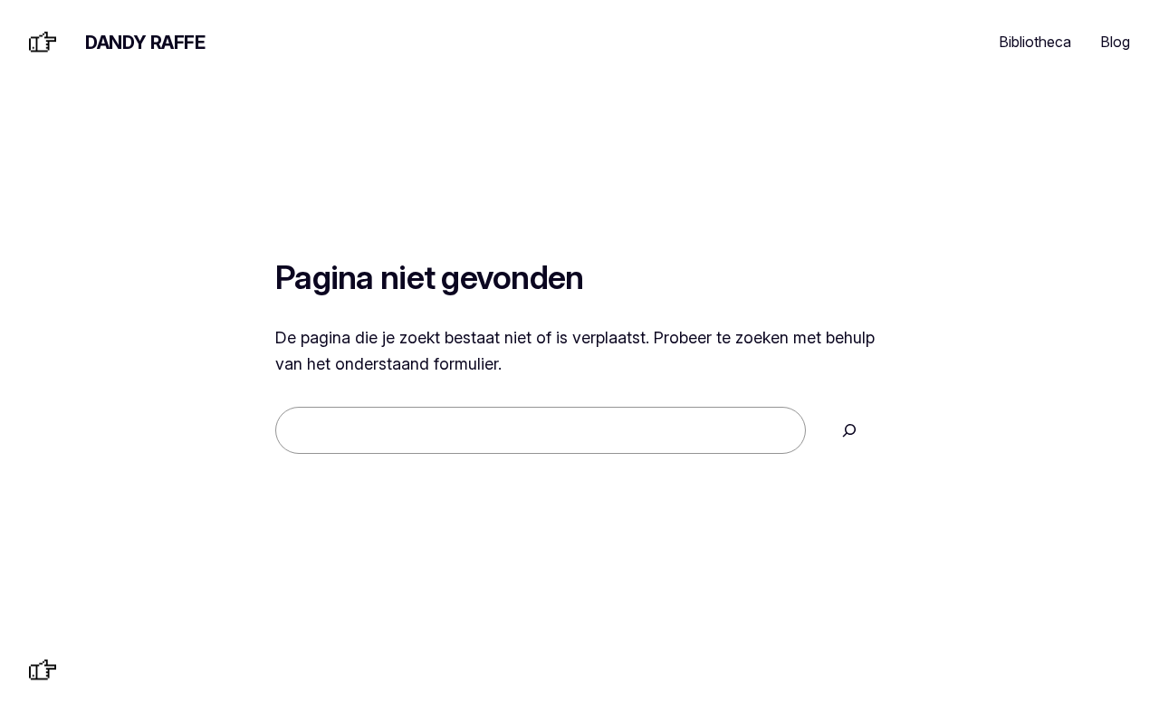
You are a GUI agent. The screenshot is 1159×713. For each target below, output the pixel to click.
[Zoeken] (849, 430)
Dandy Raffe (145, 42)
